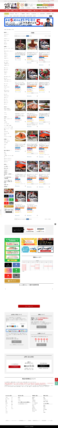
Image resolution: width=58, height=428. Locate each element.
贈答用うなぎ (7, 63)
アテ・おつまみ (6, 123)
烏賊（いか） (6, 102)
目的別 (5, 116)
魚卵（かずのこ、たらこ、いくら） (8, 52)
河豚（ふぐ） (6, 97)
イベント (5, 38)
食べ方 (17, 10)
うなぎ (6, 397)
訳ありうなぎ (7, 65)
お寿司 (44, 412)
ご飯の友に (33, 400)
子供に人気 (6, 131)
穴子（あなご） (6, 60)
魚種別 (12, 10)
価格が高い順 (24, 219)
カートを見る (50, 420)
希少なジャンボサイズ (7, 158)
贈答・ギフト (36, 10)
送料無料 (50, 10)
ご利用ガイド (7, 420)
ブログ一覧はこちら (29, 306)
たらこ (6, 56)
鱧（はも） (6, 94)
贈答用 (5, 32)
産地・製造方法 (9, 29)
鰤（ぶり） (6, 99)
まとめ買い (22, 7)
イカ (6, 408)
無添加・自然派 (45, 401)
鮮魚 (6, 401)
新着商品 (5, 172)
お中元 (5, 42)
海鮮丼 (44, 405)
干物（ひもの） (6, 95)
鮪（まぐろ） (6, 100)
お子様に (33, 407)
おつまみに (33, 401)
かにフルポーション (8, 79)
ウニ (12, 405)
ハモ (12, 397)
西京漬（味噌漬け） (7, 108)
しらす (5, 88)
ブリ (12, 398)
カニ (34, 13)
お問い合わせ (52, 3)
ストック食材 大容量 (7, 125)
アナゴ (6, 412)
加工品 (5, 106)
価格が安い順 (20, 219)
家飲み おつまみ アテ (8, 118)
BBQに (33, 398)
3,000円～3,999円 (29, 16)
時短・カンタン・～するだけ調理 (8, 129)
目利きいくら (13, 13)
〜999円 (11, 16)
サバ (6, 404)
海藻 (12, 401)
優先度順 (30, 219)
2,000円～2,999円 (22, 16)
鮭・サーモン (7, 398)
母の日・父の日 (6, 40)
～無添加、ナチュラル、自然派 (8, 156)
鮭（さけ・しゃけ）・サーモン (8, 49)
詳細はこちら (16, 341)
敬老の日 (5, 43)
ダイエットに (34, 404)
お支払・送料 (48, 3)
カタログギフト (6, 34)
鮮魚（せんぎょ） (7, 90)
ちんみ (5, 112)
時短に (33, 405)
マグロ (6, 405)
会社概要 (29, 420)
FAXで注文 (28, 7)
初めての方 (6, 168)
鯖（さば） (6, 85)
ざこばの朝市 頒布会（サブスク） (23, 403)
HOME (5, 29)
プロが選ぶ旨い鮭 (29, 13)
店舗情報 (44, 3)
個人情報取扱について (22, 420)
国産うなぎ (24, 13)
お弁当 (5, 144)
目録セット (6, 35)
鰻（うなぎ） (6, 62)
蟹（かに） (6, 78)
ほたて (6, 72)
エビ (12, 400)
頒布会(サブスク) (44, 10)
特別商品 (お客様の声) (8, 174)
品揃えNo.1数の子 (38, 13)
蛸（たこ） (6, 104)
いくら (6, 53)
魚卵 (6, 400)
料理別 (5, 139)
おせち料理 (6, 142)
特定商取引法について (36, 420)
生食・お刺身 (7, 91)
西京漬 (19, 397)
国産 (5, 152)
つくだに (5, 114)
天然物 (5, 153)
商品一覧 (7, 10)
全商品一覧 (6, 184)
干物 (12, 404)
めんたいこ (6, 58)
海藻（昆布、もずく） (7, 76)
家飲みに (33, 397)
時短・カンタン (23, 10)
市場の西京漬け (45, 13)
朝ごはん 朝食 (6, 133)
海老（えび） (6, 69)
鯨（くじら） (6, 83)
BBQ (5, 120)
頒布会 (5, 164)
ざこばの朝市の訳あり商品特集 (7, 178)
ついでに (33, 411)
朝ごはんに (33, 408)
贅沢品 (5, 134)
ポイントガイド (14, 420)
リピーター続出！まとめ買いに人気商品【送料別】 (8, 181)
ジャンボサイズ (45, 400)
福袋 (49, 13)
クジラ (12, 408)
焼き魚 (44, 406)
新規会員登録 (44, 420)
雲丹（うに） (6, 67)
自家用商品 (30, 10)
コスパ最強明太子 (18, 13)
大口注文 (33, 7)
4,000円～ (34, 16)
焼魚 (5, 147)
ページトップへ (55, 224)
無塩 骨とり (6, 161)
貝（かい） (6, 71)
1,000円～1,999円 (16, 16)
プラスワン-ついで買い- (8, 136)
